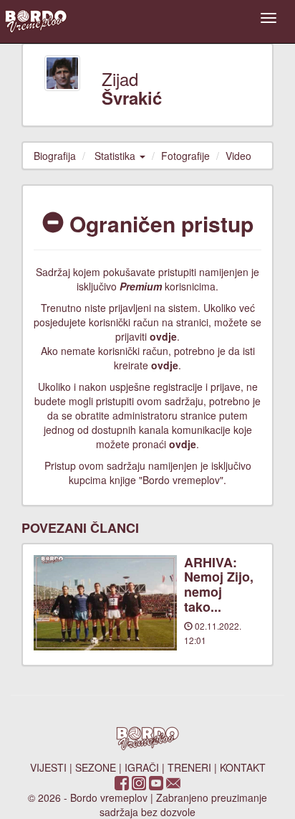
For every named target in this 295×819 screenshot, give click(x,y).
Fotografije (185, 155)
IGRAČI (142, 767)
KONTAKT (243, 767)
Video (238, 155)
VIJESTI (48, 767)
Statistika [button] (116, 155)
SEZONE (95, 767)
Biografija (55, 155)
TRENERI (189, 767)
